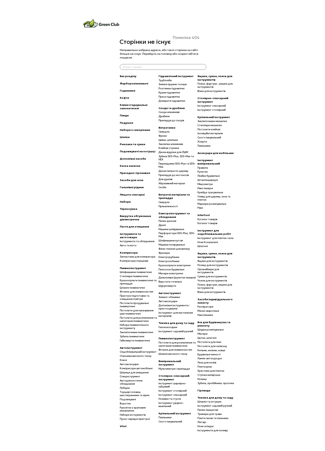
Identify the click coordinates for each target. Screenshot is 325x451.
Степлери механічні (209, 125)
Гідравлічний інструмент (176, 76)
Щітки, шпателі (206, 338)
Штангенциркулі (207, 180)
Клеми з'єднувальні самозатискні (133, 106)
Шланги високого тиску (173, 353)
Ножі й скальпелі (207, 242)
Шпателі (202, 246)
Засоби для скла (131, 180)
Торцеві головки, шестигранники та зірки (134, 393)
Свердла (164, 131)
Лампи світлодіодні (209, 358)
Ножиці (202, 379)
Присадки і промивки (135, 173)
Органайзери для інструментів (208, 271)
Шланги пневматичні (132, 287)
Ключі (123, 360)
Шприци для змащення (134, 372)
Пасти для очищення (134, 226)
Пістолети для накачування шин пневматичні (136, 312)
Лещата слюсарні (132, 194)
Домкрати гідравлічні (172, 100)
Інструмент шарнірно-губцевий (172, 385)
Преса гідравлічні (169, 96)
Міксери (202, 333)
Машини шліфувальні (171, 229)
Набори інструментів (133, 414)
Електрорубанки (169, 257)
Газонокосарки (168, 327)
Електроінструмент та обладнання (174, 215)
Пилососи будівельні (171, 269)
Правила (202, 167)
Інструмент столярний (173, 390)
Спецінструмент (130, 376)
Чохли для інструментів (212, 280)
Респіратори (205, 306)
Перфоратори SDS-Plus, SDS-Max (177, 235)
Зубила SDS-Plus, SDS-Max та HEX (176, 158)
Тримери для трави (209, 414)
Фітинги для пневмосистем (136, 291)
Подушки (126, 122)
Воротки (125, 403)
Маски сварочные (208, 310)
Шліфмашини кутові (171, 240)
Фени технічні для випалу (174, 248)
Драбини (164, 116)
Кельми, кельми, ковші (211, 350)
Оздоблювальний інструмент (138, 351)
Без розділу (128, 76)
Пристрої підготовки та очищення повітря (134, 297)
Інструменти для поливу (212, 430)
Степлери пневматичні (134, 276)
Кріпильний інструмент (175, 413)
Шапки (125, 137)
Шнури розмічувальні (210, 329)
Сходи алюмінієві (169, 112)
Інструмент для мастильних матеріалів (176, 314)
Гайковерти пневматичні (135, 340)
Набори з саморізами (135, 130)
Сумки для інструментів (212, 276)
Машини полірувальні (172, 244)
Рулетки (202, 171)
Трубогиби (165, 80)
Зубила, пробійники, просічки (215, 383)
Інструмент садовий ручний (176, 331)
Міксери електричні (171, 273)
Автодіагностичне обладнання (131, 382)
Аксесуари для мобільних (215, 153)
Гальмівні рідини (132, 187)
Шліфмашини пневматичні (136, 272)
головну (166, 53)
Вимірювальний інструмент (170, 362)
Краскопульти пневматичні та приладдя (138, 282)
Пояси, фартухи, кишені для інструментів (214, 286)
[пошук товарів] (203, 67)
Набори (125, 201)
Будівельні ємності (209, 354)
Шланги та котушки (209, 401)
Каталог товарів (207, 219)
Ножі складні (205, 426)
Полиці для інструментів (212, 265)
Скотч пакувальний (170, 421)
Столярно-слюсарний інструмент (174, 377)
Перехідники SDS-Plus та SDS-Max (177, 165)
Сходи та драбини (172, 108)
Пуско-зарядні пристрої (135, 419)
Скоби (162, 187)
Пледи (124, 115)
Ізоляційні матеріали (210, 133)
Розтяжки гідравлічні (172, 88)
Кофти (124, 97)
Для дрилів (165, 179)
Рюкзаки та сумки (132, 144)
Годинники (127, 90)
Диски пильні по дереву (173, 171)
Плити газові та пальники (212, 418)
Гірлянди (203, 390)
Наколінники (205, 315)
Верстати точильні (170, 281)
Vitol (123, 426)
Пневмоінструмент (133, 268)
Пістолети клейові (208, 129)
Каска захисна (130, 166)
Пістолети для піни (209, 342)
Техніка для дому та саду (176, 323)
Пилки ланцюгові (207, 410)
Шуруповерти (167, 285)
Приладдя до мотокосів (174, 175)
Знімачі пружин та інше (173, 84)
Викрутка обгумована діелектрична (135, 217)
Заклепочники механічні (212, 121)
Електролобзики (169, 261)
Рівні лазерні (205, 188)
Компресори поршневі (134, 260)
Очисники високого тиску (135, 356)
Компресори (129, 252)
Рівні (200, 207)
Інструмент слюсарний (173, 394)
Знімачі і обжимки (169, 297)
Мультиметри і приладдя (174, 368)
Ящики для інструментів (212, 261)
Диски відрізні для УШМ (173, 152)
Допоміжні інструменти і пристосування (174, 307)
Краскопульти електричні (175, 265)
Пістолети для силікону (212, 346)
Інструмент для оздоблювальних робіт (214, 232)
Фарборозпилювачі (134, 83)
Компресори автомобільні (136, 368)
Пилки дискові (167, 221)
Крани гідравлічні (169, 92)
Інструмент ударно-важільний (171, 404)
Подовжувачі (128, 399)
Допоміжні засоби (133, 158)
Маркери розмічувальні (211, 203)
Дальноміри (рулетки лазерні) (177, 277)
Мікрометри (205, 184)
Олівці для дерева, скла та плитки (213, 198)
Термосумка (128, 209)
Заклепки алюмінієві (171, 144)
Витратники (167, 127)
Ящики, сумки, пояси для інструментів (214, 77)
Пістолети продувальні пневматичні (134, 305)
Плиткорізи (204, 366)
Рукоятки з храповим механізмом (133, 409)
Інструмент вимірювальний (208, 161)
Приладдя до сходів (171, 120)
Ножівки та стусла (170, 398)
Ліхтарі (201, 422)
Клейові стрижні (169, 148)
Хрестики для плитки (210, 370)
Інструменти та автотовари (130, 235)
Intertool (203, 215)
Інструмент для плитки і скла (215, 238)
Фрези (163, 135)
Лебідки (125, 388)
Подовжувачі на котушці (137, 151)
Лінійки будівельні (208, 175)
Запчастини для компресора (137, 256)
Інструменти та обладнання (137, 241)
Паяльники (165, 417)
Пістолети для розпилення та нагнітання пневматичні (138, 319)
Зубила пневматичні (132, 336)
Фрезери (164, 253)
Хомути (202, 141)
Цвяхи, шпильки (168, 140)
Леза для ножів (206, 362)
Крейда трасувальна (210, 192)
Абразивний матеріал (172, 183)
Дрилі (162, 225)
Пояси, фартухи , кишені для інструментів (215, 85)
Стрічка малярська (208, 375)
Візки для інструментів (211, 91)
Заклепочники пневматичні (136, 332)
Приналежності (168, 206)
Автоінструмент (131, 347)
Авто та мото (128, 245)
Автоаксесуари (129, 364)
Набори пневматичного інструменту (134, 326)
